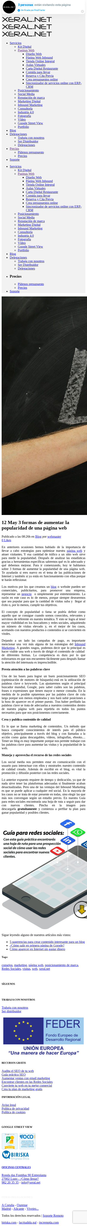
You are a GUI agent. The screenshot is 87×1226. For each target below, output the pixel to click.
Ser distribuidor (11, 1011)
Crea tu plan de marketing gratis (22, 1089)
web (34, 968)
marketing (20, 965)
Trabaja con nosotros (15, 1007)
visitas (26, 968)
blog (53, 586)
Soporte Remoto (53, 1215)
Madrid (6, 1208)
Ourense (22, 1205)
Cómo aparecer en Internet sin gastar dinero (37, 949)
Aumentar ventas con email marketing (26, 1078)
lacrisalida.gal (27, 1222)
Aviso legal (9, 1105)
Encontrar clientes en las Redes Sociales (27, 1082)
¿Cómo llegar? (29, 1178)
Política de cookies (13, 1112)
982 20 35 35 (10, 1182)
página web (74, 550)
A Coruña (8, 1205)
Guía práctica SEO (14, 1074)
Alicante (18, 1208)
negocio (26, 594)
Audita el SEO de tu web (18, 1071)
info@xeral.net (30, 1182)
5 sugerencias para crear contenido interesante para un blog (47, 942)
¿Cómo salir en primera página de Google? (37, 945)
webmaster (54, 536)
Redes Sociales (11, 968)
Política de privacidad (15, 1108)
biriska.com (9, 1222)
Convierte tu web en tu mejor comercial (27, 1085)
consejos (7, 965)
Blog (38, 536)
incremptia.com (49, 1222)
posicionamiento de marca (61, 965)
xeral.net (44, 968)
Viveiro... (33, 1208)
